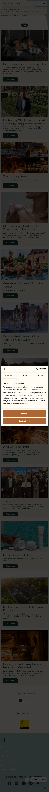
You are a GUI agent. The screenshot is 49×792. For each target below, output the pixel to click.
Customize (23, 421)
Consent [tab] (8, 375)
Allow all (24, 413)
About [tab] (40, 375)
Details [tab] (24, 375)
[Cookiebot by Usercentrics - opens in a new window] (36, 369)
